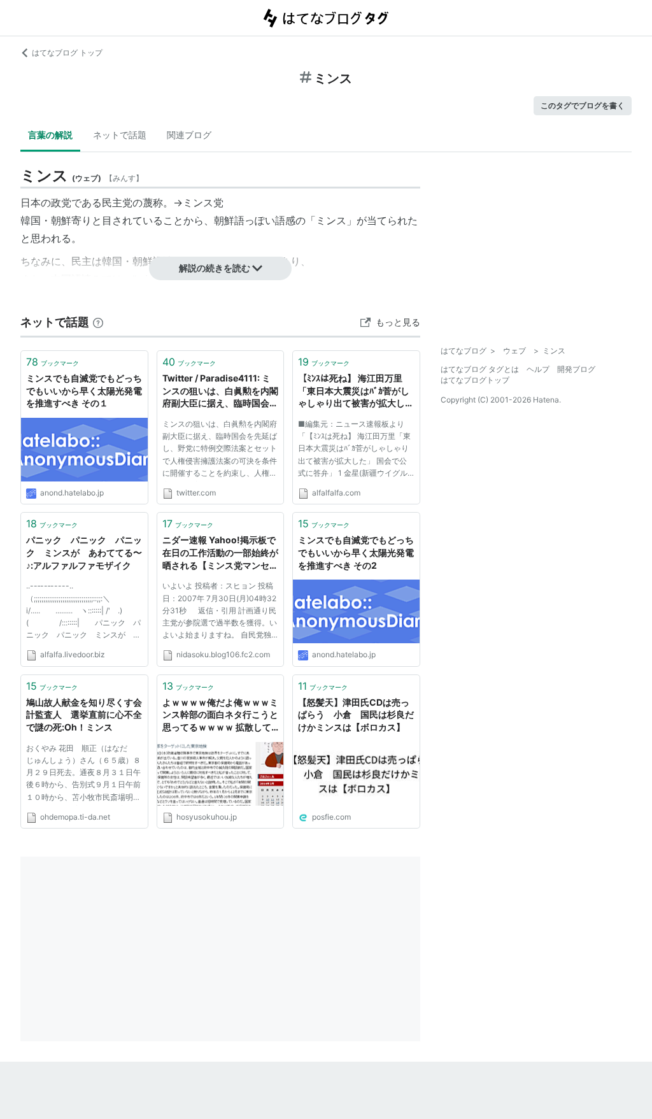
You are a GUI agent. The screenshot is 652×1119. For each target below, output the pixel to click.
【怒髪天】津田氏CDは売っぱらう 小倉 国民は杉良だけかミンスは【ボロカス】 (356, 714)
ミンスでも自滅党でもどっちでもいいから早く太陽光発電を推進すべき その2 (356, 552)
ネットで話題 (119, 134)
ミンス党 (203, 202)
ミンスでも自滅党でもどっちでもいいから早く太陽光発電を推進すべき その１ (84, 390)
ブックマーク (52, 361)
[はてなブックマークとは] (98, 322)
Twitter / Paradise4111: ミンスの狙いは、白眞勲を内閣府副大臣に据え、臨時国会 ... (220, 391)
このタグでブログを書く (583, 105)
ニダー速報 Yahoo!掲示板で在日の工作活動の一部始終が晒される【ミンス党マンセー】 (220, 553)
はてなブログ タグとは (480, 369)
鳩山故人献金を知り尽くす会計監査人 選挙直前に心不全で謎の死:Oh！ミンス (84, 714)
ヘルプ (538, 369)
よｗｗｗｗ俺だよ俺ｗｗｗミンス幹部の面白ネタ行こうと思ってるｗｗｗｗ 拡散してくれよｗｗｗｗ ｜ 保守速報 (220, 715)
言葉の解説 (50, 134)
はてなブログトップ (475, 380)
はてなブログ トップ (67, 52)
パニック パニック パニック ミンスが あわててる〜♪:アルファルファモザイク (84, 552)
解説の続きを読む (214, 267)
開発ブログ (576, 369)
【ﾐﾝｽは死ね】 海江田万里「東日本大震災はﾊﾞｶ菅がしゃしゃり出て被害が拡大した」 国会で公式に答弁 (353, 391)
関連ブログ (189, 134)
